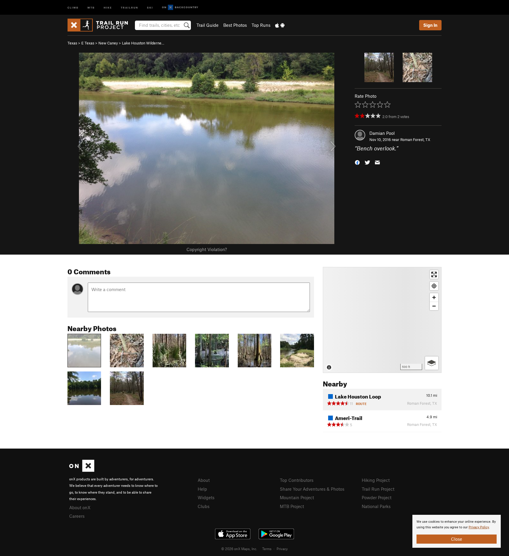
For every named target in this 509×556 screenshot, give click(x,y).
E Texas (87, 43)
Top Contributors (296, 480)
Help (202, 489)
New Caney (108, 43)
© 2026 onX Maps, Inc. (239, 549)
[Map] (382, 320)
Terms (267, 549)
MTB (91, 7)
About (204, 480)
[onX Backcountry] (180, 7)
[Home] (100, 25)
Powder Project (376, 497)
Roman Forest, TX (415, 139)
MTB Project (292, 506)
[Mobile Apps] (280, 25)
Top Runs (261, 25)
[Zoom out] (434, 306)
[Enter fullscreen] (434, 274)
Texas (72, 43)
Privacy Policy (479, 527)
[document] (457, 531)
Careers (77, 516)
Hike (108, 7)
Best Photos (235, 25)
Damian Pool (382, 133)
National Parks (376, 506)
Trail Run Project (378, 489)
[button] (357, 162)
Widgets (206, 497)
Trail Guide (207, 25)
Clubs (203, 506)
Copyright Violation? (206, 249)
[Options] (431, 363)
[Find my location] (434, 286)
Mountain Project (297, 497)
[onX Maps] (81, 470)
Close (456, 539)
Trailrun (129, 7)
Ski (150, 7)
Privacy (282, 549)
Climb (73, 7)
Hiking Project (376, 480)
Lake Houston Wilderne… (143, 43)
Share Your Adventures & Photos (312, 489)
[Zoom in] (434, 297)
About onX (79, 507)
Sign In (430, 25)
